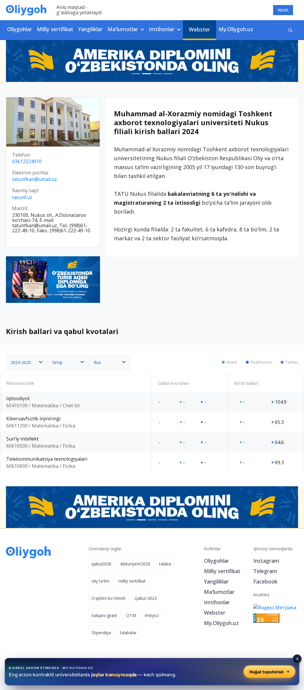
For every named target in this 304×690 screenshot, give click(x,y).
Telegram (265, 571)
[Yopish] (297, 658)
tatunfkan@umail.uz (34, 179)
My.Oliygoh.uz (235, 29)
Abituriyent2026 (135, 564)
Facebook (265, 581)
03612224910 (27, 161)
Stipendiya (101, 632)
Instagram (266, 560)
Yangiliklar (90, 29)
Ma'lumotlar (219, 591)
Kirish (283, 10)
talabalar (128, 632)
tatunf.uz (22, 197)
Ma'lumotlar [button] (123, 29)
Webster (199, 29)
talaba (165, 564)
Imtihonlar (217, 602)
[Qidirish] (290, 30)
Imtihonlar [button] (162, 29)
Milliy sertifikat (55, 29)
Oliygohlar (19, 29)
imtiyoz (152, 615)
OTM (131, 615)
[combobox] (27, 362)
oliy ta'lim (100, 581)
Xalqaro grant (104, 615)
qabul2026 (101, 564)
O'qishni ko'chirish (108, 598)
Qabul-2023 (145, 598)
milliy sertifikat (132, 581)
